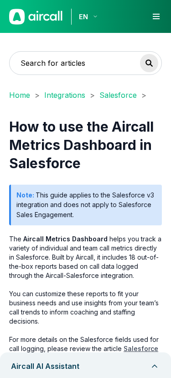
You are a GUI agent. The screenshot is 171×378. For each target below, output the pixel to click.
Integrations (64, 95)
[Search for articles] (149, 63)
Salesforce (118, 95)
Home (19, 95)
